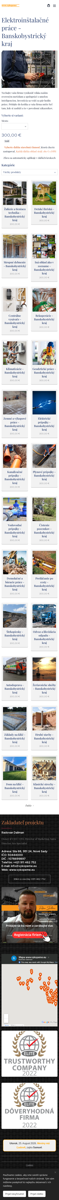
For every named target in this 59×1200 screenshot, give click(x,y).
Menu (54, 6)
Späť (7, 140)
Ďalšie (28, 805)
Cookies (29, 1165)
